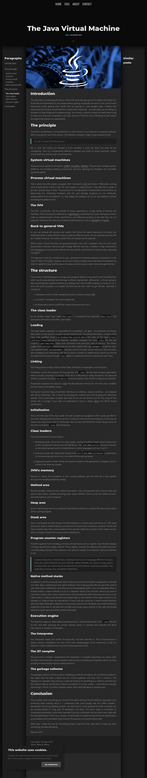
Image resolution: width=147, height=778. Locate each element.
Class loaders (11, 96)
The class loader (13, 93)
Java (67, 35)
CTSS (50, 261)
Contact (87, 4)
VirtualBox (75, 166)
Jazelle (106, 220)
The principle (11, 69)
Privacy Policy (45, 758)
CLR (85, 184)
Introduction (10, 63)
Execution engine (12, 102)
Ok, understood (51, 764)
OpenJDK (95, 220)
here (96, 401)
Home (58, 4)
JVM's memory (11, 99)
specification (74, 214)
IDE (93, 294)
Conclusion (10, 106)
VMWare (84, 166)
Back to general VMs (13, 85)
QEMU (67, 166)
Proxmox (39, 249)
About (75, 4)
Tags (67, 4)
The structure (11, 89)
